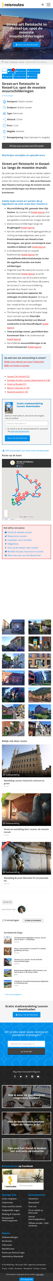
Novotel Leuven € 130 (17, 391)
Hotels (12, 70)
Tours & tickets (34, 71)
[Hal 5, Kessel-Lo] (13, 711)
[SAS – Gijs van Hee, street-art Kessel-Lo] (13, 627)
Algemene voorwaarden (37, 1265)
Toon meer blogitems (13, 994)
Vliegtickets (8, 76)
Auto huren (33, 76)
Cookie (10, 1268)
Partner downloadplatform (36, 1217)
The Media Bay (9, 1265)
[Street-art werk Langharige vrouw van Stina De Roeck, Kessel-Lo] (39, 728)
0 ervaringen (8, 96)
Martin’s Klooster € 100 (18, 388)
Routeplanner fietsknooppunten (10, 1219)
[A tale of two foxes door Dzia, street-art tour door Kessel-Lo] (39, 694)
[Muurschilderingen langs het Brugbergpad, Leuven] (39, 627)
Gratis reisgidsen (9, 1198)
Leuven (21, 62)
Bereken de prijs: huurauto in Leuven (25, 551)
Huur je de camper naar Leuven (22, 547)
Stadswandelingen (10, 1237)
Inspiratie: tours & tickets (19, 540)
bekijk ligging (38, 212)
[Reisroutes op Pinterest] (26, 1076)
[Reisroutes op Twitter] (21, 1076)
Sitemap (36, 1268)
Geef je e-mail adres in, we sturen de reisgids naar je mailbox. (24, 416)
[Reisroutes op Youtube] (38, 1076)
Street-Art (7, 902)
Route (4, 71)
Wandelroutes (8, 1248)
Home (6, 62)
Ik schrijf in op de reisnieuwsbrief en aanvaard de (28, 430)
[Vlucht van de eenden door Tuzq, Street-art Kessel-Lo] (13, 660)
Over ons (32, 1206)
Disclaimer (18, 1268)
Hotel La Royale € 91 (16, 384)
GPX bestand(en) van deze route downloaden (27, 450)
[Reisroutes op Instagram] (32, 1076)
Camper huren (21, 76)
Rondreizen (7, 1241)
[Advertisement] (26, 589)
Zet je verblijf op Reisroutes (35, 1211)
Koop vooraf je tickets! (12, 1206)
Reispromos (22, 71)
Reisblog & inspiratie (11, 1214)
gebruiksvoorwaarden (19, 431)
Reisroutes (13, 5)
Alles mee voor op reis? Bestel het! (24, 555)
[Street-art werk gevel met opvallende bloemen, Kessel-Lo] (13, 728)
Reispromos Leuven (17, 536)
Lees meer (40, 1274)
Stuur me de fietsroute (28, 44)
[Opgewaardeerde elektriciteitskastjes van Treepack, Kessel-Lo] (39, 643)
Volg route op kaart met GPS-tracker (28, 145)
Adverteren (33, 1198)
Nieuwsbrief (33, 1202)
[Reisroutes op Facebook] (15, 1076)
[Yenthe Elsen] (21, 909)
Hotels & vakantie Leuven (19, 532)
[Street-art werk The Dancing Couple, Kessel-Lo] (39, 677)
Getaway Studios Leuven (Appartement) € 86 (28, 380)
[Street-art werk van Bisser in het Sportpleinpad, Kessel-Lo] (13, 677)
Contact (43, 1268)
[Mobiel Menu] (48, 5)
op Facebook (17, 1166)
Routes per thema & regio (13, 1252)
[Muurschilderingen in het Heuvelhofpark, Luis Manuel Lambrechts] (13, 694)
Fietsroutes (13, 62)
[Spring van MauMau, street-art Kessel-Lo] (39, 711)
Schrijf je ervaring (33, 920)
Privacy (4, 1268)
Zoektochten (7, 1202)
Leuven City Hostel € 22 (18, 376)
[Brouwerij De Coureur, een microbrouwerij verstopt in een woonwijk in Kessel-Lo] (39, 660)
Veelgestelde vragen (11, 1210)
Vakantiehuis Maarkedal (12, 1256)
